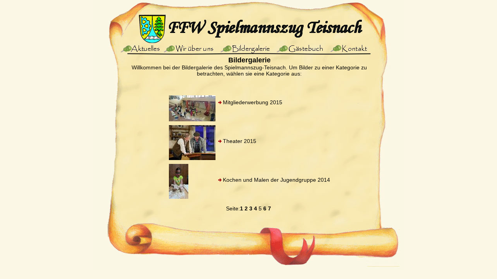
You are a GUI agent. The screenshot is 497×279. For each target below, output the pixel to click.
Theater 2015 (239, 141)
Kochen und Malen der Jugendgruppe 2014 (276, 180)
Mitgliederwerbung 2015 (252, 102)
